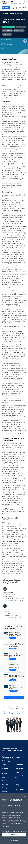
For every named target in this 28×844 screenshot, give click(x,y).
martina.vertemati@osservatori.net (14, 598)
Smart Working (7, 30)
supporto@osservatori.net (12, 615)
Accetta (14, 834)
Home (4, 13)
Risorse (9, 13)
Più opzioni (14, 840)
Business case (17, 13)
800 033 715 (8, 596)
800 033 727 (8, 613)
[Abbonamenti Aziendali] (22, 712)
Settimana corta (18, 30)
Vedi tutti (14, 697)
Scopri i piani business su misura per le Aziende (12, 712)
